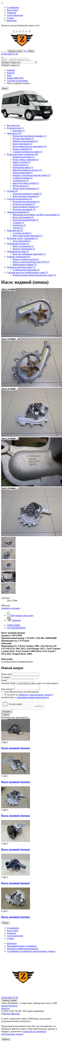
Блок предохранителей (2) (25, 220)
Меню (4, 88)
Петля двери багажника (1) (26, 188)
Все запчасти (13, 125)
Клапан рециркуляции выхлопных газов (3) (34, 275)
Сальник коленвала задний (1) (27, 151)
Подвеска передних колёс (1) (21, 267)
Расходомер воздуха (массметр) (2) (30, 146)
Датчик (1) (18, 228)
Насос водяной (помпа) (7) (26, 207)
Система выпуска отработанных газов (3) (27, 272)
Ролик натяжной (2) (22, 149)
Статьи (10, 18)
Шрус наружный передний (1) (28, 235)
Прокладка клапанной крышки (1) (29, 136)
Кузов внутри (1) (15, 128)
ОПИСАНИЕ (13, 625)
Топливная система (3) (18, 243)
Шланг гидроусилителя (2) (26, 259)
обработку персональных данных (35, 694)
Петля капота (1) (21, 186)
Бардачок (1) (19, 130)
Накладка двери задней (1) (26, 183)
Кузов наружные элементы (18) (22, 154)
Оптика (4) (12, 191)
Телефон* (6, 677)
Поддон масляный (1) (23, 138)
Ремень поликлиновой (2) (25, 141)
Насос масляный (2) (22, 144)
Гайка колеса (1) (21, 165)
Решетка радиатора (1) (24, 157)
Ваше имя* (6, 674)
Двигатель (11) (14, 133)
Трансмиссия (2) (15, 230)
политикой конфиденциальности (33, 697)
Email (3, 680)
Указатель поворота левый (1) (27, 193)
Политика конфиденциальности (22, 948)
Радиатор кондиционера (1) (26, 201)
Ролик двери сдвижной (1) (26, 159)
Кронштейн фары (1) (23, 167)
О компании (13, 7)
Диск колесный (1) (22, 241)
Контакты (12, 20)
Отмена (5, 715)
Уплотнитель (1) (21, 180)
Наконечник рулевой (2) (24, 264)
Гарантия (11, 12)
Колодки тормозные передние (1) (29, 254)
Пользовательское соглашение (22, 946)
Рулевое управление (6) (18, 256)
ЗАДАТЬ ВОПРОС (16, 628)
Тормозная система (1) (18, 251)
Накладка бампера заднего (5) (27, 170)
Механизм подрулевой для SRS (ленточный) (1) (36, 214)
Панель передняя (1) (23, 172)
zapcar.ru (5, 1008)
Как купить (12, 10)
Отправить (7, 711)
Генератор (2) (19, 225)
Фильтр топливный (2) (24, 249)
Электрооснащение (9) (18, 212)
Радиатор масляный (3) (24, 209)
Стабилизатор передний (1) (26, 270)
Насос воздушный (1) (23, 217)
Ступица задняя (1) (22, 233)
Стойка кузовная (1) (22, 178)
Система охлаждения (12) (19, 199)
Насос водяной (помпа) (15, 748)
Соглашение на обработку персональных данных (31, 951)
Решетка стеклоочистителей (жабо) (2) (31, 175)
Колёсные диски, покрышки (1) (22, 238)
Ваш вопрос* (7, 689)
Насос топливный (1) (23, 246)
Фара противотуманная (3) (26, 196)
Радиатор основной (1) (24, 204)
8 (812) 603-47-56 (9, 54)
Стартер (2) (18, 222)
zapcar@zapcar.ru (9, 1006)
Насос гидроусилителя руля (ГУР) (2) (31, 262)
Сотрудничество (15, 15)
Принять (6, 1039)
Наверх (5, 923)
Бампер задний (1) (22, 162)
